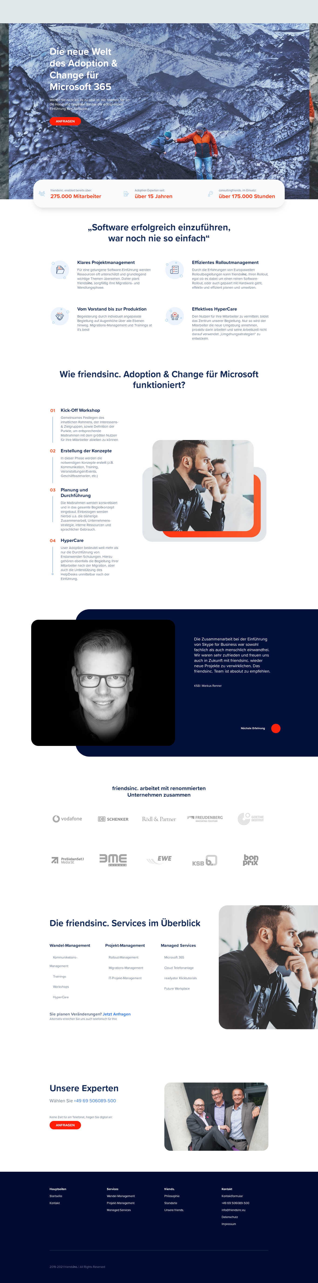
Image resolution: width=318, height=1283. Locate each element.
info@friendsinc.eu (233, 1210)
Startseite (56, 1196)
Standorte (170, 1203)
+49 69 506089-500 (235, 1203)
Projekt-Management (121, 1203)
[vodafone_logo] (67, 819)
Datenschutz (230, 1217)
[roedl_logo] (159, 819)
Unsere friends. (174, 1210)
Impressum (229, 1224)
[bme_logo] (113, 860)
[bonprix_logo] (250, 860)
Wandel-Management (121, 1196)
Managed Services (119, 1210)
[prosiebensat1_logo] (67, 860)
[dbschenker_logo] (113, 819)
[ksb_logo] (205, 860)
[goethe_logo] (250, 819)
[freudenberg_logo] (205, 819)
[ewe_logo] (159, 860)
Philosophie (171, 1196)
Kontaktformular (232, 1196)
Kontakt (55, 1203)
